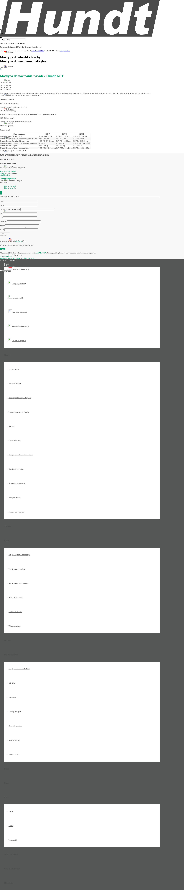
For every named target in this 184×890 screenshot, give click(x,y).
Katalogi (16, 196)
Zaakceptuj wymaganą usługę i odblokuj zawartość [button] (17, 258)
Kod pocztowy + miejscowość (10, 209)
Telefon (2, 225)
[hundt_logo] (80, 36)
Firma (2, 201)
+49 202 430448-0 (37, 51)
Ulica (2, 205)
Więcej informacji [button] (6, 256)
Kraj (1, 213)
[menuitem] (82, 276)
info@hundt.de (65, 51)
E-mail (2, 229)
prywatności (19, 241)
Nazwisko (3, 221)
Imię (1, 217)
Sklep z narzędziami (7, 196)
